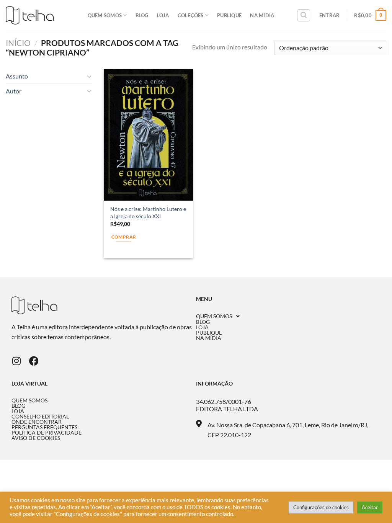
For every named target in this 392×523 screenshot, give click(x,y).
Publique (229, 15)
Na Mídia (262, 15)
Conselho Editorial (40, 416)
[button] (288, 316)
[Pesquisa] (303, 15)
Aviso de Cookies (35, 438)
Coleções (191, 15)
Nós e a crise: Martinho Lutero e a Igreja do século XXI (148, 212)
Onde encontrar (36, 422)
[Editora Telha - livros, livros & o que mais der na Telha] (30, 15)
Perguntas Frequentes (44, 427)
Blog (142, 15)
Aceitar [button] (370, 507)
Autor (13, 91)
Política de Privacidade (46, 432)
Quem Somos (105, 15)
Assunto (17, 76)
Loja (163, 15)
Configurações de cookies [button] (321, 507)
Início (18, 42)
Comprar (123, 236)
